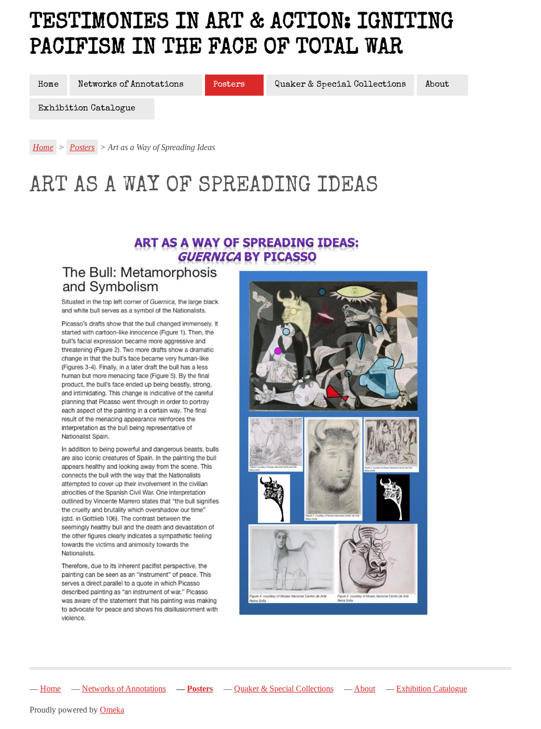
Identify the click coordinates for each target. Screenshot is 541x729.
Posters (229, 85)
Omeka (112, 709)
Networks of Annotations (130, 85)
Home (48, 85)
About (437, 85)
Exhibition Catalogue (86, 109)
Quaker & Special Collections (340, 85)
